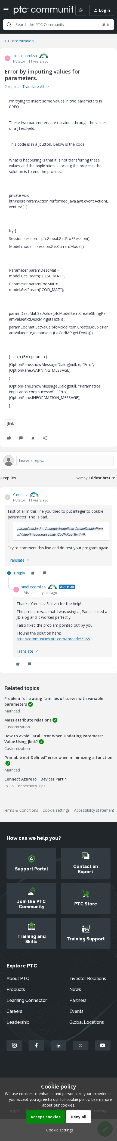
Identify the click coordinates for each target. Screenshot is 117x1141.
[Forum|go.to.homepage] (39, 10)
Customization (21, 40)
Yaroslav (20, 494)
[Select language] (80, 10)
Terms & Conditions (20, 810)
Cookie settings (56, 810)
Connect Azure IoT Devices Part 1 (35, 779)
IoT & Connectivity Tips (24, 785)
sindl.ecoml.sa (25, 55)
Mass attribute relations (27, 720)
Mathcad (12, 711)
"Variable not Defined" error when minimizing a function (58, 757)
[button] (6, 11)
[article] (58, 534)
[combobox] (58, 24)
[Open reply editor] (58, 460)
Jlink (10, 423)
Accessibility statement (94, 810)
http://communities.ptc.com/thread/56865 (53, 638)
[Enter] (9, 24)
